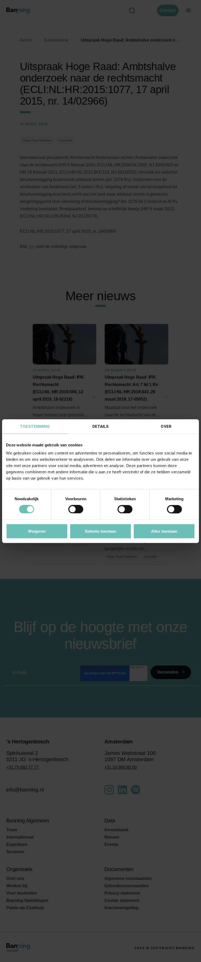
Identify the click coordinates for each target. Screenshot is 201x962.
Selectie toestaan (100, 531)
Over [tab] (166, 426)
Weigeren (37, 531)
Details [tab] (100, 426)
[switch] (75, 509)
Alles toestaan (164, 531)
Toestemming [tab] (35, 426)
